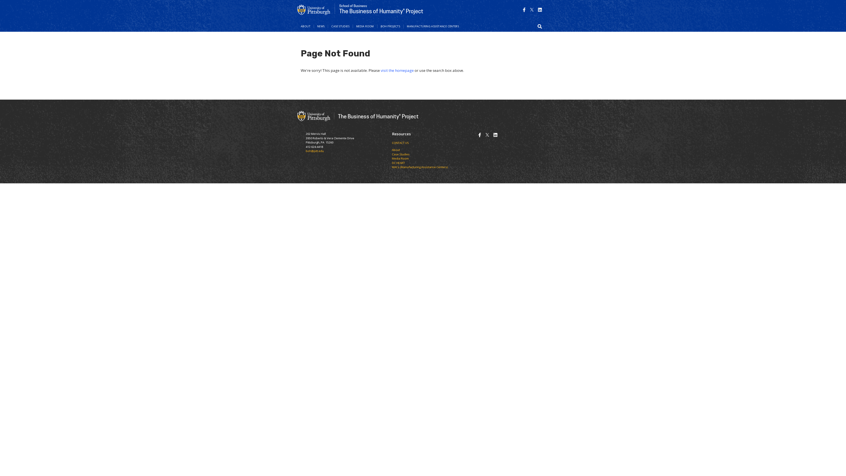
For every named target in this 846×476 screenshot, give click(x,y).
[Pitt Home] (313, 9)
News (321, 26)
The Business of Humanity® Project (378, 116)
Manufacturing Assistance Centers (433, 26)
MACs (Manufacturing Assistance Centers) (420, 167)
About (305, 26)
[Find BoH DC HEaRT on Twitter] (532, 10)
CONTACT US (400, 143)
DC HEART (398, 163)
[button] (539, 26)
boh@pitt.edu (315, 151)
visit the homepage (397, 70)
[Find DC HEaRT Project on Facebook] (524, 10)
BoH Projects (390, 26)
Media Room (365, 26)
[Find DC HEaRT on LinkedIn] (540, 10)
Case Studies (340, 26)
